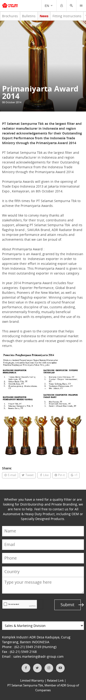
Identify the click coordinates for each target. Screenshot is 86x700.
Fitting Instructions (67, 16)
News (44, 16)
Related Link (55, 681)
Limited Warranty (32, 681)
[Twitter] (37, 668)
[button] (71, 5)
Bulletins (29, 16)
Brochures (10, 16)
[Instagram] (48, 668)
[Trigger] (61, 5)
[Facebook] (26, 668)
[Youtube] (60, 668)
